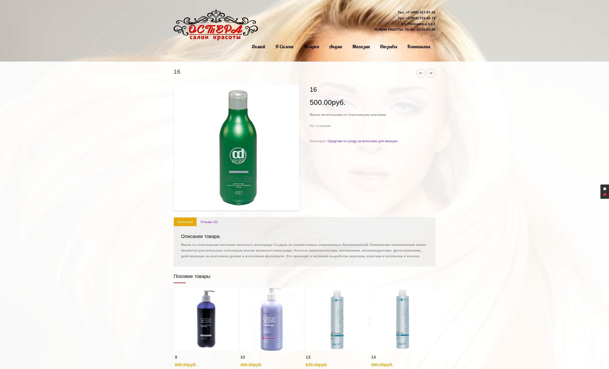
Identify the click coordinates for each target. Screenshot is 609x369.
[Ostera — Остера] (216, 25)
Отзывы (388, 46)
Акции (335, 46)
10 (177, 357)
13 (242, 357)
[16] (236, 148)
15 (373, 357)
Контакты (418, 46)
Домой (258, 46)
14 (308, 357)
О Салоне (284, 46)
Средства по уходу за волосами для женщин (363, 141)
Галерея (311, 46)
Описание (185, 222)
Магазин (361, 46)
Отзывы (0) (209, 222)
